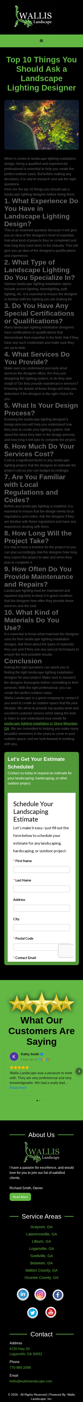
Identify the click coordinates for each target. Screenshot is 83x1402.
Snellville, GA (41, 1256)
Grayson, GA (41, 1227)
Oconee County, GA (41, 1277)
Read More (20, 1197)
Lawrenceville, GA (41, 1234)
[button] (41, 41)
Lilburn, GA (41, 1241)
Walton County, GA (41, 1270)
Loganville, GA (41, 1249)
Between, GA (41, 1263)
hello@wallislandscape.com (31, 1381)
